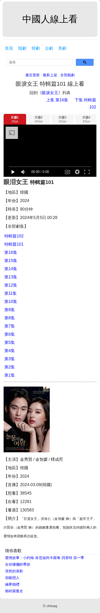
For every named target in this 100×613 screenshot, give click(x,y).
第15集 (10, 260)
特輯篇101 (14, 244)
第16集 (10, 252)
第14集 (10, 269)
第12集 (10, 285)
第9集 (9, 310)
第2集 (9, 367)
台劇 (49, 48)
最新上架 (50, 75)
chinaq (51, 606)
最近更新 (32, 75)
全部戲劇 (67, 75)
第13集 (10, 277)
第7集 (9, 326)
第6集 (9, 334)
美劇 (62, 48)
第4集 (9, 350)
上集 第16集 (57, 100)
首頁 (9, 48)
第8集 (9, 318)
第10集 (10, 301)
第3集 (9, 359)
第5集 (9, 342)
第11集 (10, 293)
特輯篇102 (14, 236)
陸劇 (22, 48)
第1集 (9, 375)
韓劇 (36, 48)
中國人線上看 (50, 19)
